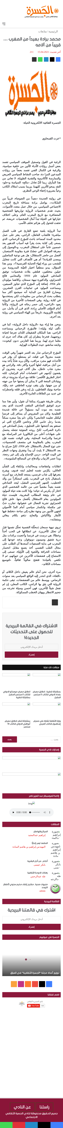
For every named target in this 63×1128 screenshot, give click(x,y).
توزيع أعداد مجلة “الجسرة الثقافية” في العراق (34, 973)
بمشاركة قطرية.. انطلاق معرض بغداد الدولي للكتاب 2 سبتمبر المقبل (47, 695)
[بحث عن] (59, 24)
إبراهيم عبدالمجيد (36, 835)
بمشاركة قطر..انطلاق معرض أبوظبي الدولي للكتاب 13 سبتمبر (17, 724)
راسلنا (44, 1107)
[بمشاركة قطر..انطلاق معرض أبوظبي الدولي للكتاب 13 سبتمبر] (16, 710)
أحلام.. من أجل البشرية (37, 861)
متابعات (42, 31)
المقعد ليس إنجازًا (40, 843)
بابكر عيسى (39, 864)
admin (42, 891)
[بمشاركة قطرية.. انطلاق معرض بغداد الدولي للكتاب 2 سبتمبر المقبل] (47, 681)
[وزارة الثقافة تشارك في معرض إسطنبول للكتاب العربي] (47, 710)
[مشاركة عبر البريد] (34, 59)
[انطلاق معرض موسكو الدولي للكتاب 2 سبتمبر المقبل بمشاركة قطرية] (16, 681)
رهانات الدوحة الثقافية (37, 873)
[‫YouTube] (35, 984)
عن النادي (22, 1107)
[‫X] (52, 59)
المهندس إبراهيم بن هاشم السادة (29, 846)
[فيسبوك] (58, 59)
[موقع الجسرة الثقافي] (41, 10)
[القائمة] (3, 24)
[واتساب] (40, 59)
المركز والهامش (40, 831)
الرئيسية (53, 31)
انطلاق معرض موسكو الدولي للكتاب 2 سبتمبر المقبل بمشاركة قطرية (16, 695)
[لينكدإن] (46, 59)
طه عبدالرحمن (37, 876)
